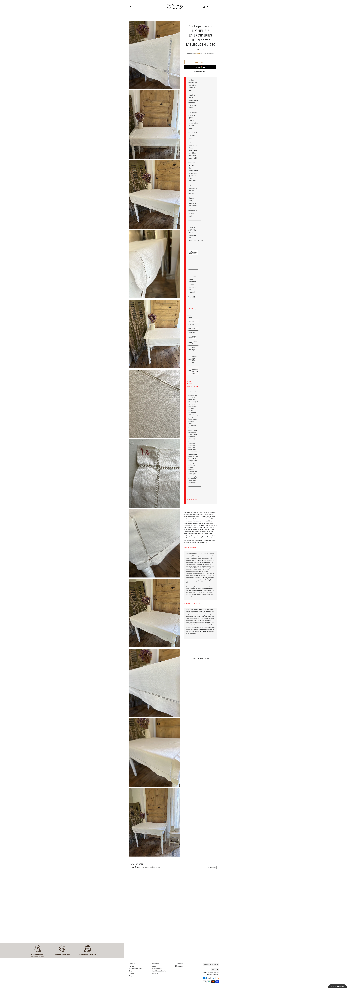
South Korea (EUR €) (210, 964)
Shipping (197, 53)
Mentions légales (157, 968)
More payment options (200, 71)
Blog (130, 971)
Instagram (180, 966)
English (214, 969)
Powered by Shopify (213, 974)
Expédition (155, 963)
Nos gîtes (155, 973)
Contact (131, 973)
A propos (131, 966)
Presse (131, 976)
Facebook (180, 963)
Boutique (132, 963)
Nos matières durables (135, 968)
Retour (154, 966)
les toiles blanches (213, 972)
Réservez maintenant (337, 986)
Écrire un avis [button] (212, 867)
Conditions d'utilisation (159, 971)
